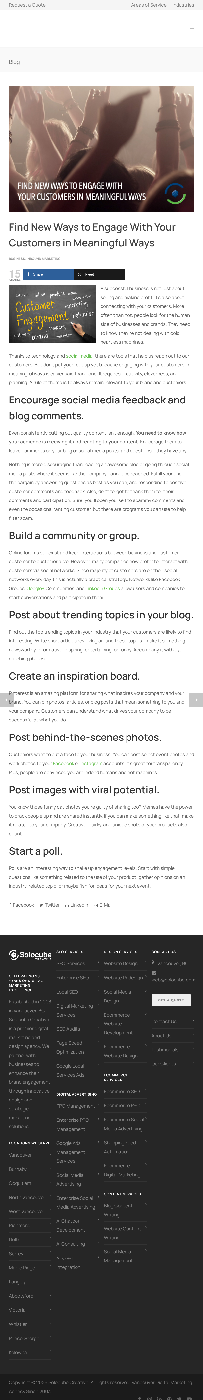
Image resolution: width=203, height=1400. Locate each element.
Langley (17, 1276)
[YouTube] (189, 1394)
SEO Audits (68, 1023)
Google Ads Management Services (70, 1147)
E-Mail (105, 899)
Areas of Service (149, 5)
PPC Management (75, 1100)
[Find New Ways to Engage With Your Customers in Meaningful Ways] (101, 143)
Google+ (36, 583)
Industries (183, 5)
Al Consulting (70, 1238)
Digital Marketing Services (74, 1005)
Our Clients (164, 1058)
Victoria (17, 1304)
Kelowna (18, 1347)
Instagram (91, 758)
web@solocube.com (173, 974)
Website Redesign (123, 972)
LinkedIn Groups (103, 583)
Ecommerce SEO (122, 1086)
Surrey (16, 1248)
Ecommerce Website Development (118, 1018)
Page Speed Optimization (70, 1042)
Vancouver (20, 1149)
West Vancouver (26, 1206)
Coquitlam (20, 1178)
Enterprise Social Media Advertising (75, 1197)
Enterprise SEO (72, 972)
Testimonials (165, 1044)
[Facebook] (140, 1394)
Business (17, 253)
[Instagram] (149, 1394)
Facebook (63, 758)
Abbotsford (21, 1290)
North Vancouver (27, 1192)
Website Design (121, 958)
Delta (15, 1234)
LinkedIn (79, 899)
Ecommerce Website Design (121, 1045)
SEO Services (70, 958)
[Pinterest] (169, 1394)
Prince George (24, 1333)
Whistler (18, 1319)
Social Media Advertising (70, 1174)
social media (79, 350)
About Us (161, 1030)
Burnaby (18, 1163)
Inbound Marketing (44, 253)
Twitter (52, 899)
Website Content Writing (122, 1227)
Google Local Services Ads (70, 1065)
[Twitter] (179, 1394)
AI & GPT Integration (68, 1257)
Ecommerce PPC (122, 1100)
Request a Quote (27, 5)
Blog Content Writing (118, 1204)
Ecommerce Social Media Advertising (124, 1118)
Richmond (19, 1220)
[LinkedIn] (159, 1394)
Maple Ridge (22, 1262)
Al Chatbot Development (70, 1220)
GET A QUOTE (171, 995)
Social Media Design (117, 991)
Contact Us (164, 1016)
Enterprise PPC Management (72, 1119)
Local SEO (67, 986)
